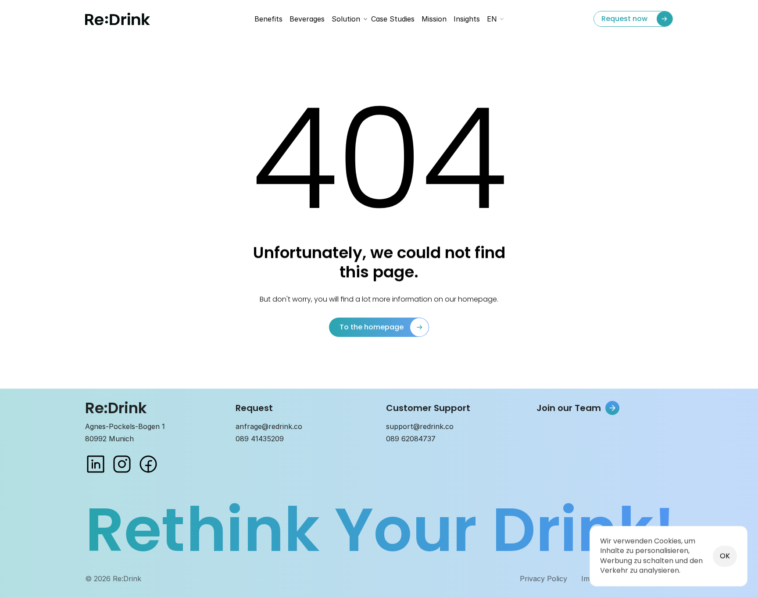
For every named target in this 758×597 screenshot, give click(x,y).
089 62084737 (411, 438)
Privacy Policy (543, 578)
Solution (346, 18)
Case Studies (393, 18)
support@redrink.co (420, 426)
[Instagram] (121, 464)
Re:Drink (116, 407)
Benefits (268, 18)
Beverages (307, 18)
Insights (467, 18)
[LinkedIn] (95, 464)
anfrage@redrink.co (269, 426)
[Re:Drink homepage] (117, 19)
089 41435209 (260, 438)
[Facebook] (148, 464)
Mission (434, 18)
